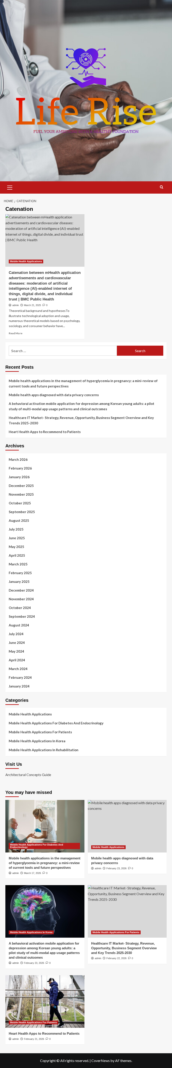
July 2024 (16, 634)
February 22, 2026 (116, 958)
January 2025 (19, 581)
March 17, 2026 (32, 873)
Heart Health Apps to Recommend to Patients (45, 432)
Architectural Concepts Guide (28, 774)
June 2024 (17, 643)
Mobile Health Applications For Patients (40, 732)
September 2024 (22, 616)
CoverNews (100, 1060)
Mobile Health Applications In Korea (37, 741)
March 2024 (18, 669)
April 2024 (17, 660)
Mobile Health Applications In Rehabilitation (43, 750)
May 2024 (16, 651)
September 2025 (22, 512)
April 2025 (17, 555)
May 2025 (16, 547)
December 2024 (21, 590)
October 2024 (20, 608)
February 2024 (20, 677)
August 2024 (19, 625)
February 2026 (20, 468)
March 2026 (18, 459)
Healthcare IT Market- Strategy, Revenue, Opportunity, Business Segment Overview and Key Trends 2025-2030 (81, 420)
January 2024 (19, 686)
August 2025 (19, 520)
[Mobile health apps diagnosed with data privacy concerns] (127, 826)
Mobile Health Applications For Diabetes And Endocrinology (56, 723)
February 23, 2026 (116, 868)
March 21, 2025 (32, 305)
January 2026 (19, 477)
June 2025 (17, 538)
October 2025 (20, 503)
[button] (9, 186)
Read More (15, 333)
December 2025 (21, 486)
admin (15, 305)
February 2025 (20, 573)
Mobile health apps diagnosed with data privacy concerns (54, 395)
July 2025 (16, 529)
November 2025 (21, 494)
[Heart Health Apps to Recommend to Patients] (44, 1001)
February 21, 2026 (34, 1039)
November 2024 (21, 599)
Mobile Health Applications (26, 261)
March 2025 (18, 564)
